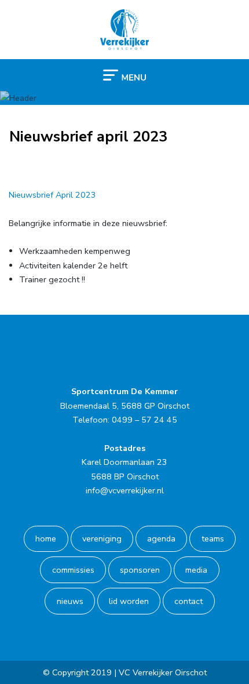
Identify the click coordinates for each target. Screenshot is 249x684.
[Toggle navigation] (124, 74)
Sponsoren (140, 570)
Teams (213, 538)
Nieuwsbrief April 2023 (52, 195)
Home (45, 538)
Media (196, 570)
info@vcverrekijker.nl (125, 490)
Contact (188, 601)
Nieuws (70, 601)
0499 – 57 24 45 (144, 419)
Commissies (73, 570)
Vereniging (102, 538)
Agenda (161, 538)
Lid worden (129, 601)
